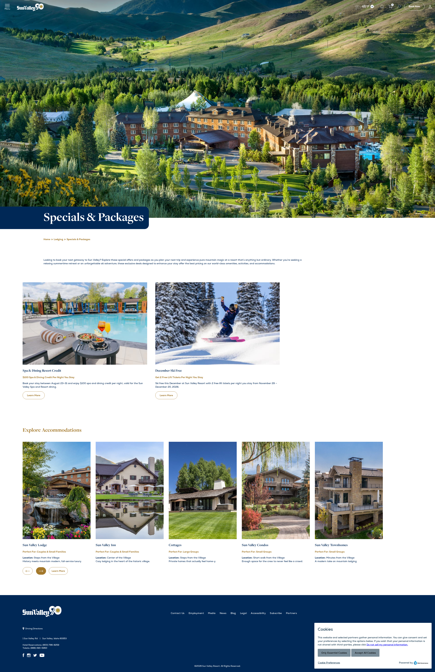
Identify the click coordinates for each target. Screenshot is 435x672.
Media (211, 613)
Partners (291, 613)
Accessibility (258, 613)
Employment (196, 613)
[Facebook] (24, 655)
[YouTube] (42, 655)
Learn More (58, 570)
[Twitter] (35, 655)
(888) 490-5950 (38, 648)
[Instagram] (29, 655)
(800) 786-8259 (50, 645)
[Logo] (30, 6)
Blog (233, 613)
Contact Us (178, 613)
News (223, 613)
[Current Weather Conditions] (372, 6)
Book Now (414, 6)
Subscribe (276, 613)
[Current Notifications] (382, 6)
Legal (243, 613)
